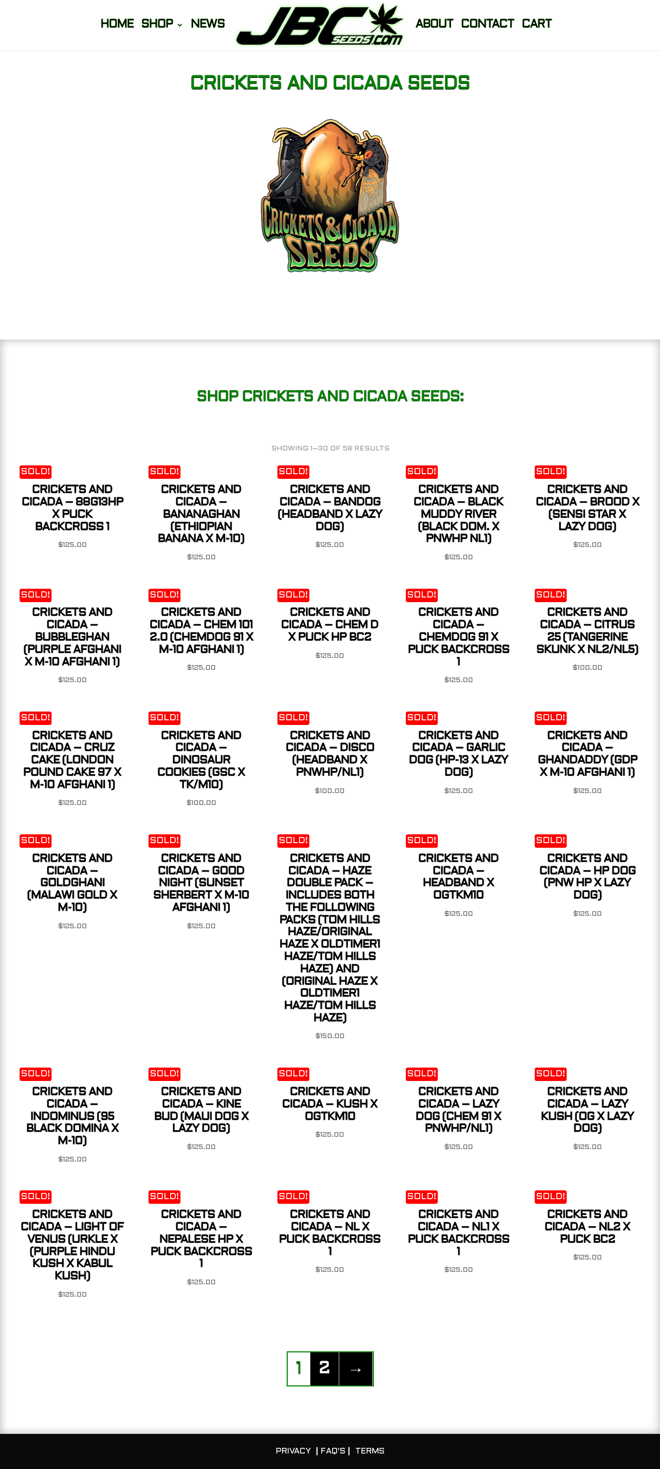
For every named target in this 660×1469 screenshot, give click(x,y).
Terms (370, 1451)
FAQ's (333, 1451)
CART (537, 25)
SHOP (157, 25)
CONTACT (487, 25)
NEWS (208, 25)
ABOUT (434, 25)
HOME (117, 25)
